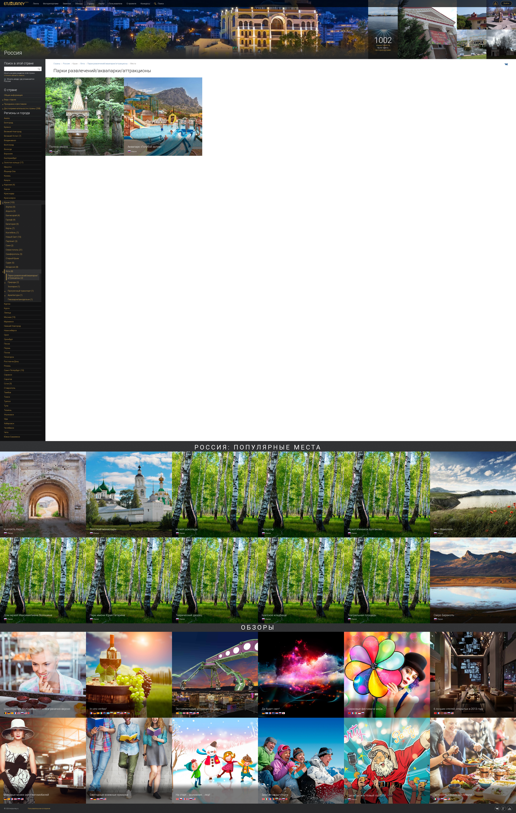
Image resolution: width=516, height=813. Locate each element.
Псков (7, 352)
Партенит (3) (11, 241)
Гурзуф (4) (10, 220)
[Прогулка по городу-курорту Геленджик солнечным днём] (471, 29)
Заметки (67, 3)
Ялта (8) (9, 271)
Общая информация (13, 95)
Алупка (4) (10, 207)
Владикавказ (10, 140)
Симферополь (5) (14, 254)
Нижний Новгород (12, 326)
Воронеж (8, 153)
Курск (7, 308)
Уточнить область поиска (14, 75)
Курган (7, 304)
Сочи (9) (8, 383)
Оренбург (8, 339)
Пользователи (115, 3)
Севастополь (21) (14, 250)
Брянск (7, 127)
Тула (6, 406)
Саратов (8, 379)
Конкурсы (145, 3)
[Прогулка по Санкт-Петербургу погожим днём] (383, 29)
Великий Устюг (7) (12, 136)
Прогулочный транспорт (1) (21, 291)
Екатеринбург (10, 158)
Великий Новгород (12, 131)
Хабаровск (9, 423)
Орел (6, 335)
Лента (36, 3)
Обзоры (79, 3)
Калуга (7, 180)
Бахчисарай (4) (13, 215)
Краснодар (9, 193)
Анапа (7, 118)
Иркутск (8, 167)
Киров (7, 189)
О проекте (131, 3)
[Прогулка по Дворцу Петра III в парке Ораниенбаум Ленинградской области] (501, 58)
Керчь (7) (10, 228)
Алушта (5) (10, 211)
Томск (7, 397)
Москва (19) (9, 317)
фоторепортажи (383, 50)
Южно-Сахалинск (12, 437)
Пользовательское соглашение (39, 809)
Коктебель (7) (12, 232)
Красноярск (10, 198)
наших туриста (383, 45)
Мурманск (9, 321)
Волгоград (9, 145)
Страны (90, 3)
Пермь (7, 348)
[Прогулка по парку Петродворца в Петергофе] (471, 58)
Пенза (7, 344)
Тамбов (7, 392)
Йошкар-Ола (9, 171)
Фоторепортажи (50, 3)
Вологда (8, 149)
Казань (7, 176)
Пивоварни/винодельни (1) (20, 299)
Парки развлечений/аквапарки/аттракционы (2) (23, 276)
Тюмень (8, 410)
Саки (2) (9, 245)
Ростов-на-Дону (11, 361)
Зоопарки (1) (14, 286)
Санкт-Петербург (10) (14, 370)
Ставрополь (9, 388)
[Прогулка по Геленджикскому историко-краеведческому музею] (427, 58)
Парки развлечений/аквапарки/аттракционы (107, 64)
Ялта (82, 64)
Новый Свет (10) (13, 237)
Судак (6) (10, 262)
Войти (506, 3)
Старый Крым (12, 258)
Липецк (7, 313)
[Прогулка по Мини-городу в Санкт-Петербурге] (501, 29)
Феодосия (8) (12, 267)
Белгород (8, 122)
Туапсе (7, 401)
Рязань (7, 366)
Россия (66, 64)
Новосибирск (10, 330)
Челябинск (9, 428)
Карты (101, 3)
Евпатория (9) (12, 224)
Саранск (8, 375)
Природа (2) (13, 282)
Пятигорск (9, 357)
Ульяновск (9, 414)
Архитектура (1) (15, 295)
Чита (6, 432)
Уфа (6, 419)
